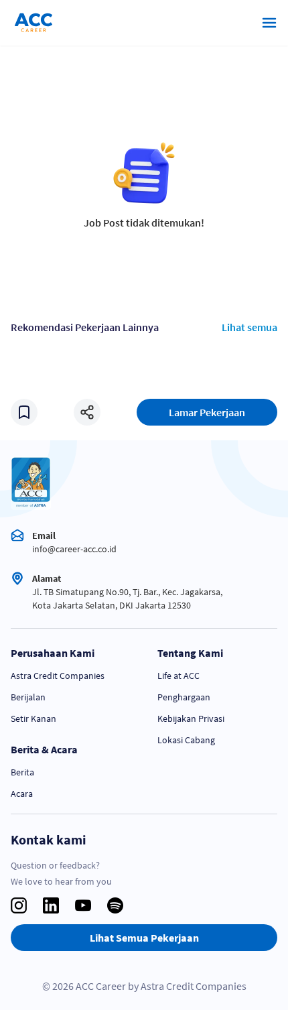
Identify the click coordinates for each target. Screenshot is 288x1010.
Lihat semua (249, 327)
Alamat (46, 578)
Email (44, 535)
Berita (22, 772)
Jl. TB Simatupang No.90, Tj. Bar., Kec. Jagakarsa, (127, 592)
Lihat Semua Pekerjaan (144, 937)
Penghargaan (183, 697)
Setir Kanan (33, 718)
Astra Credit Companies (57, 676)
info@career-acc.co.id (74, 549)
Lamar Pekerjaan (207, 412)
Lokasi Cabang (186, 740)
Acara (22, 793)
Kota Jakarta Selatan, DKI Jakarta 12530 (111, 605)
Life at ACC (178, 676)
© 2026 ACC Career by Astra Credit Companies (144, 986)
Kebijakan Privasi (190, 718)
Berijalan (28, 697)
